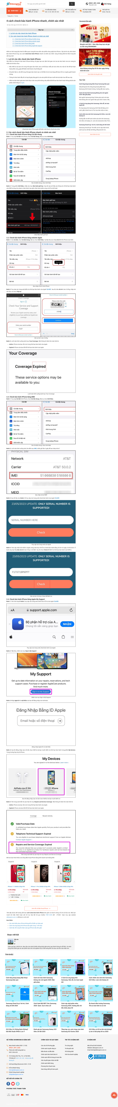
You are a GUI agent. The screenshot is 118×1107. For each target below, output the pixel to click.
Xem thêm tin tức (95, 134)
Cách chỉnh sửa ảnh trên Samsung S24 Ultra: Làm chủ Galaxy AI (94, 115)
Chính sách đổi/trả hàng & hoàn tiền (51, 1057)
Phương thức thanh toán (48, 1066)
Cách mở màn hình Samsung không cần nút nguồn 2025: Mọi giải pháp (93, 93)
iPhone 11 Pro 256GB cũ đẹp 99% (40, 886)
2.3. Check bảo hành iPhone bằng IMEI (24, 43)
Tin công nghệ (69, 1045)
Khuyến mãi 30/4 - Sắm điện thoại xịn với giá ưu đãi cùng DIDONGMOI (95, 45)
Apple (22, 82)
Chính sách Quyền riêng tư (48, 1048)
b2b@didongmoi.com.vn (16, 1074)
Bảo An (16, 939)
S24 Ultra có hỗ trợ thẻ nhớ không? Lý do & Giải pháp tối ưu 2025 (100, 1030)
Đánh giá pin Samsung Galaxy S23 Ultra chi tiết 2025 (45, 1030)
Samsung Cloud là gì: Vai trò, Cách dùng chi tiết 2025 (94, 124)
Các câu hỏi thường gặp (48, 1045)
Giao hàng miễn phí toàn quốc (49, 1069)
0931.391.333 (94, 3)
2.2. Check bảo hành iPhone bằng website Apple (26, 41)
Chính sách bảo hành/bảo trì (49, 1054)
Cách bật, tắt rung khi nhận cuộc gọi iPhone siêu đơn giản (25, 928)
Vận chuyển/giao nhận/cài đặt (49, 1060)
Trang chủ (10, 16)
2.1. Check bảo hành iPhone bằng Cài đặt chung (26, 39)
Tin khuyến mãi (69, 1048)
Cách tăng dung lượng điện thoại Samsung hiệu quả (94, 84)
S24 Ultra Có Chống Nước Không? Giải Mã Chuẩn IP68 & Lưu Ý (17, 1030)
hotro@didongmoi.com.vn (16, 1070)
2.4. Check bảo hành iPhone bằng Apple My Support (27, 45)
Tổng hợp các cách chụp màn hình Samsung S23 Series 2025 (72, 1030)
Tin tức (16, 16)
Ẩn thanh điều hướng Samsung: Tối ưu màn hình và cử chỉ (99, 1005)
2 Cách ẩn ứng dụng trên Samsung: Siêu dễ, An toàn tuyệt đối (94, 104)
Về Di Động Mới (69, 1051)
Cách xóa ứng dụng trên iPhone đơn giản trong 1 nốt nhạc (25, 925)
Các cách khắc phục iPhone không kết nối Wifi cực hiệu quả (26, 923)
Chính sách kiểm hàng (47, 1063)
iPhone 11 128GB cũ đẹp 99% (16, 886)
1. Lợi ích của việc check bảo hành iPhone (23, 33)
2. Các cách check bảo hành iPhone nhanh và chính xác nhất (29, 36)
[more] (114, 1095)
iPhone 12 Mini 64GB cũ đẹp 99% (63, 886)
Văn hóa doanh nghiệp (71, 1054)
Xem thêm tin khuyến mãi (95, 74)
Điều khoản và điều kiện (47, 1051)
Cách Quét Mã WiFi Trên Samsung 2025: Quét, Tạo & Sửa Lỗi (45, 1005)
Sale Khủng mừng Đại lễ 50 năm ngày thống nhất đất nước (94, 70)
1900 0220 (49, 915)
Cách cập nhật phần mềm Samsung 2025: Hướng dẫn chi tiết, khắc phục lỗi (71, 1006)
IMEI (35, 448)
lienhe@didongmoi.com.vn (98, 1050)
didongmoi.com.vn (11, 917)
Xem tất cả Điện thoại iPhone (40, 908)
